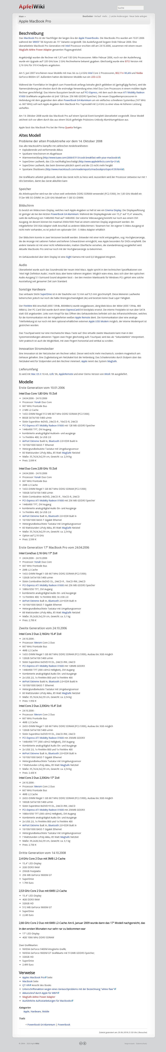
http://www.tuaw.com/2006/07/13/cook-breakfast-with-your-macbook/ (81, 157)
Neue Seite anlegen (138, 16)
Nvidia (139, 73)
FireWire (28, 305)
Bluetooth (54, 441)
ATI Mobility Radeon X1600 (50, 425)
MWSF (36, 41)
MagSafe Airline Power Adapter (35, 49)
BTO (127, 61)
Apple (81, 38)
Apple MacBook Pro (35, 21)
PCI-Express (91, 92)
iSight (69, 256)
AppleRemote (66, 374)
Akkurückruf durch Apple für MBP (39, 992)
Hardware (36, 1011)
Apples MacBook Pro (33, 977)
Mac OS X (36, 374)
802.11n (119, 73)
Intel (67, 45)
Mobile (45, 1011)
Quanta (69, 127)
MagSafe (112, 361)
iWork (107, 374)
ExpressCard (72, 309)
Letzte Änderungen (119, 16)
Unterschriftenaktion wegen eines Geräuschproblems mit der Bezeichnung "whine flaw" (68, 989)
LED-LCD (96, 76)
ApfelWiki (35, 6)
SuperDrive (46, 294)
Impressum (130, 1043)
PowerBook (64, 1024)
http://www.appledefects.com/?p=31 (98, 161)
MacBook (29, 38)
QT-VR (25, 985)
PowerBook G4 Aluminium (77, 100)
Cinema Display (113, 210)
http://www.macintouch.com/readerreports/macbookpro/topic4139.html (84, 169)
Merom (38, 642)
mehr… (105, 16)
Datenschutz (141, 1043)
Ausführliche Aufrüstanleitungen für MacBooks (46, 1000)
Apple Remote (82, 317)
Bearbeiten (88, 16)
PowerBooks (92, 38)
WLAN (127, 73)
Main (21, 16)
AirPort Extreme (30, 441)
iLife (51, 374)
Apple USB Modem (99, 321)
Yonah (37, 402)
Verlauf (97, 16)
